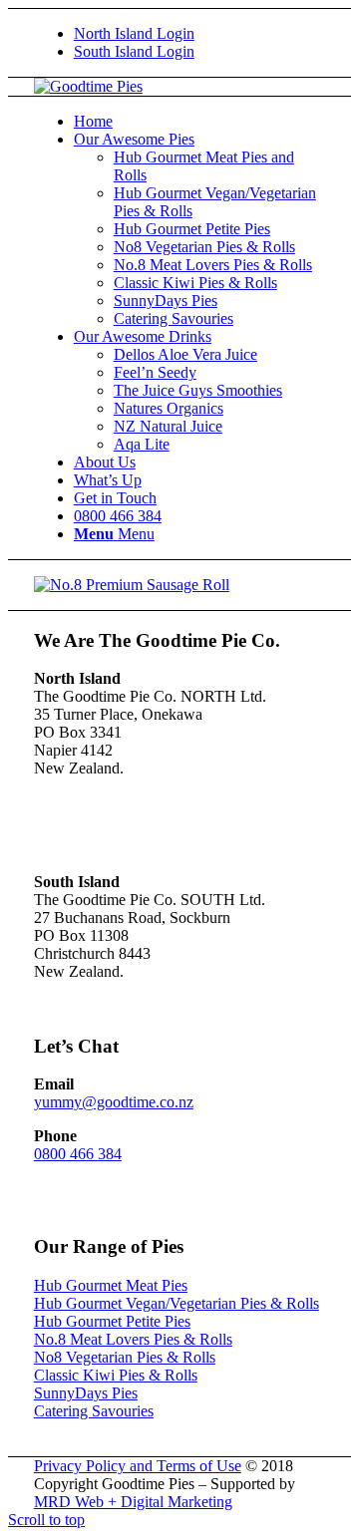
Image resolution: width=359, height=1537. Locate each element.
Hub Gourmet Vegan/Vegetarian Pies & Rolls (176, 1303)
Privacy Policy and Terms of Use (137, 1465)
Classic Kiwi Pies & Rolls (115, 1375)
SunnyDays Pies (86, 1392)
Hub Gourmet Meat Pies (110, 1285)
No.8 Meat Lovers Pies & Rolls (133, 1339)
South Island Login (134, 51)
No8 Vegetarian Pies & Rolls (124, 1357)
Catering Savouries (94, 1410)
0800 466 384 (78, 1153)
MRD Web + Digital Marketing (133, 1501)
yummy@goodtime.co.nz (113, 1101)
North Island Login (134, 33)
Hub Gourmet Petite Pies (112, 1321)
